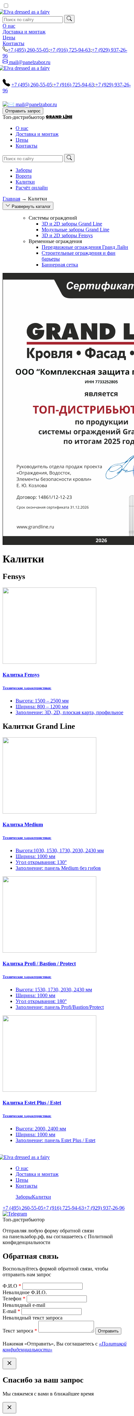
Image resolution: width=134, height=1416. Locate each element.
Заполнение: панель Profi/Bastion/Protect (60, 1007)
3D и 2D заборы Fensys (67, 235)
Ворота (24, 176)
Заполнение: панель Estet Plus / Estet (55, 1140)
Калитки (25, 182)
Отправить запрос (23, 111)
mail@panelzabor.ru (29, 62)
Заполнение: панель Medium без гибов (58, 868)
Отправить (108, 1331)
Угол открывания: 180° (41, 1001)
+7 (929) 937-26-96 (104, 1208)
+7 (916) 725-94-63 (70, 50)
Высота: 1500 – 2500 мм (42, 700)
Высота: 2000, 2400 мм (41, 1128)
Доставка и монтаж (24, 31)
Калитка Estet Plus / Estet (32, 1102)
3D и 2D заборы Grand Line (72, 223)
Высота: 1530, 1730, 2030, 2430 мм (54, 989)
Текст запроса (20, 1330)
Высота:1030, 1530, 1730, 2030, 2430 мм (60, 850)
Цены (9, 37)
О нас (9, 26)
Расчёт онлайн (32, 187)
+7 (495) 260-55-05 (28, 50)
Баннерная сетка (60, 264)
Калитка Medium (23, 824)
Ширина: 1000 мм (35, 856)
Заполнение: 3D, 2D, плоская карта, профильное (69, 712)
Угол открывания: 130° (41, 862)
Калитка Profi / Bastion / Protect (39, 963)
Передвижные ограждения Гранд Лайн (85, 247)
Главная (11, 198)
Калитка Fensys (21, 674)
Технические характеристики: (27, 688)
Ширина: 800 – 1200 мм (42, 706)
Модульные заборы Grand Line (75, 229)
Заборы (24, 170)
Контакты (13, 43)
